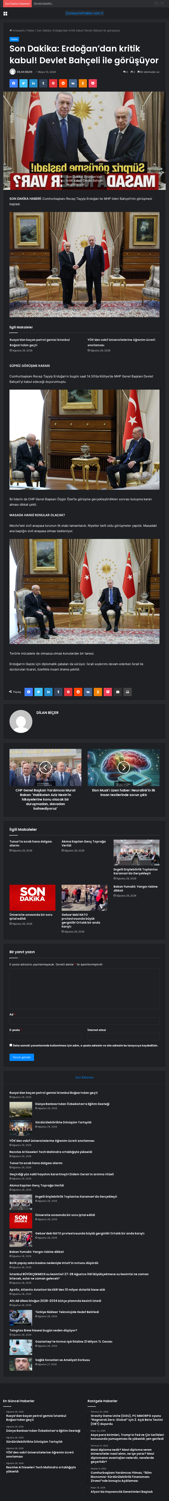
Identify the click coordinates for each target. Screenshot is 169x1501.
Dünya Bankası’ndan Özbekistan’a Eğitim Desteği (72, 1104)
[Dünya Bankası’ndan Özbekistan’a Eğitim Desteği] (20, 1109)
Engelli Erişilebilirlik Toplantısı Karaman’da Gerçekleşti (136, 871)
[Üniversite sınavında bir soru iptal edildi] (32, 898)
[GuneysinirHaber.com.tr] (84, 13)
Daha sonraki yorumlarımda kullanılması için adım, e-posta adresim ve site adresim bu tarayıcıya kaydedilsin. (85, 1045)
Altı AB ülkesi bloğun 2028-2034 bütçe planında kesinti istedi (55, 1301)
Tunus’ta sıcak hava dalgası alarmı (30, 843)
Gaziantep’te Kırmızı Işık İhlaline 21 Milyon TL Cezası (73, 1341)
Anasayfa (18, 30)
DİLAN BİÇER (24, 71)
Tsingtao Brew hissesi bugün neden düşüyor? (43, 1330)
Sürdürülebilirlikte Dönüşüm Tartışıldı (57, 3)
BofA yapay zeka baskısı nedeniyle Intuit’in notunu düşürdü (53, 1263)
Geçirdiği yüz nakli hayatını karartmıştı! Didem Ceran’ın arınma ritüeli (61, 1174)
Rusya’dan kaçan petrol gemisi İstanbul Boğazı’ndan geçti (53, 1093)
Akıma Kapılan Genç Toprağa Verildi (84, 843)
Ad (12, 1014)
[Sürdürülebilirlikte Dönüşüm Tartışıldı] (20, 1128)
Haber (31, 30)
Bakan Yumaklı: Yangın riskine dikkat (136, 889)
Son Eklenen (84, 1077)
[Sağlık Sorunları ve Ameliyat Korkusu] (20, 1364)
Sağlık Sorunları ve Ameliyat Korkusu (62, 1360)
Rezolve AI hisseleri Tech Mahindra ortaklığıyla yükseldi (50, 1152)
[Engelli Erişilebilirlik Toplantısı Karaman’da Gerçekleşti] (137, 853)
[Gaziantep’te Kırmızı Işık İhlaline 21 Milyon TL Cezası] (20, 1347)
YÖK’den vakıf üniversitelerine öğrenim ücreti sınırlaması (51, 1141)
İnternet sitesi (97, 1030)
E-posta (15, 1030)
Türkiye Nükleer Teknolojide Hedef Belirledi (67, 1312)
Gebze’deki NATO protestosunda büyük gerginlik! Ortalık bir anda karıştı (81, 921)
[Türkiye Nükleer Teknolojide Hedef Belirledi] (20, 1317)
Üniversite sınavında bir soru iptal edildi (30, 917)
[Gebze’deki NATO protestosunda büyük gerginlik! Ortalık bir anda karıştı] (85, 898)
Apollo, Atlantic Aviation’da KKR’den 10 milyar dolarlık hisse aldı (57, 1290)
